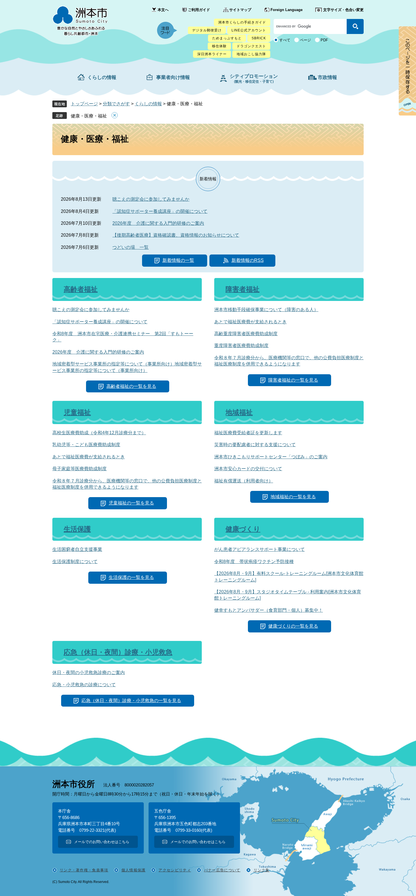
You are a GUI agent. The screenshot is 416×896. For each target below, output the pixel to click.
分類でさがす (116, 103)
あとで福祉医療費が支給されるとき (250, 321)
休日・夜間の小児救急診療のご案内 (88, 672)
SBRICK (259, 38)
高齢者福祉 (81, 289)
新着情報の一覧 (178, 260)
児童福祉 (77, 412)
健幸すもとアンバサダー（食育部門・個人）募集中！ (268, 610)
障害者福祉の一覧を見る (293, 380)
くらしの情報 (101, 77)
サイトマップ (240, 10)
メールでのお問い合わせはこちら (101, 842)
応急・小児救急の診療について (84, 684)
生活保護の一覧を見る (131, 577)
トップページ (84, 103)
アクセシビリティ (174, 870)
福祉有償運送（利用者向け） (243, 480)
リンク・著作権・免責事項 (84, 870)
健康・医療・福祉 (89, 116)
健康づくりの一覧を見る (293, 626)
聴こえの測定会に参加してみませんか (150, 199)
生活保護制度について (75, 561)
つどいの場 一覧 (130, 247)
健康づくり (243, 529)
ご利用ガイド (199, 10)
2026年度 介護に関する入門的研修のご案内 (158, 223)
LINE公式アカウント (248, 30)
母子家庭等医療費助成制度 (79, 468)
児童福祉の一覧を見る (131, 503)
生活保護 (77, 529)
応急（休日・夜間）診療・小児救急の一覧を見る (131, 700)
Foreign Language (287, 10)
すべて (284, 40)
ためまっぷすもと (227, 38)
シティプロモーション (254, 79)
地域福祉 (239, 412)
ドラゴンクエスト (251, 46)
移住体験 (219, 46)
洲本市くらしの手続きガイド (242, 22)
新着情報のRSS (247, 260)
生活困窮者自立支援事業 (77, 549)
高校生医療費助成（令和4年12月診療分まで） (99, 432)
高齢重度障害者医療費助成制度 (246, 333)
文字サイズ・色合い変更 (343, 10)
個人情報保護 (133, 870)
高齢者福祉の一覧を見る (131, 386)
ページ (305, 40)
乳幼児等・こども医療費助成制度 (86, 444)
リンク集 (262, 870)
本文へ (163, 10)
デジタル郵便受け (207, 30)
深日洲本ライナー (212, 54)
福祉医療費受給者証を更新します (248, 432)
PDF (324, 40)
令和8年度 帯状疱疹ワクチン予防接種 (254, 561)
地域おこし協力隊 (251, 54)
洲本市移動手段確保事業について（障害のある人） (266, 309)
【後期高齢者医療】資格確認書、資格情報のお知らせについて (175, 235)
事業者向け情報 (173, 77)
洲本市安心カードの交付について (248, 468)
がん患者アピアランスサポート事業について (259, 549)
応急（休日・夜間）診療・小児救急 (118, 652)
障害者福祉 (243, 289)
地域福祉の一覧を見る (293, 496)
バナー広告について (222, 870)
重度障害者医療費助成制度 (241, 345)
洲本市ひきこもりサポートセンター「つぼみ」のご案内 (270, 456)
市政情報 (327, 77)
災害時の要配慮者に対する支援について (255, 444)
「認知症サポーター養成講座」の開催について (159, 211)
